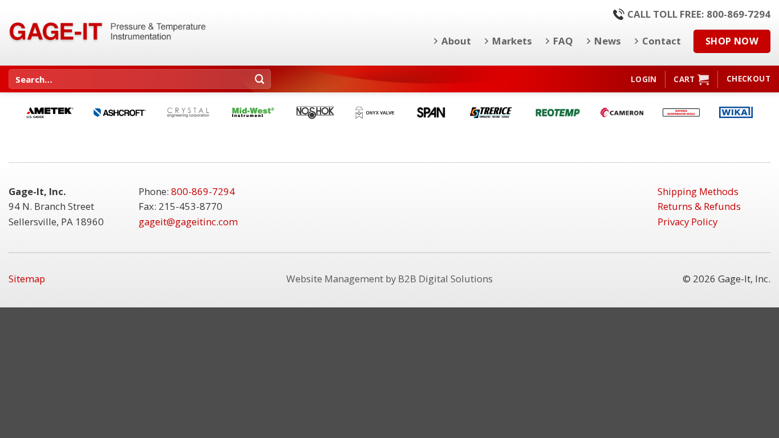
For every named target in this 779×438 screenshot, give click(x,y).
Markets (512, 40)
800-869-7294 (203, 191)
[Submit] (260, 79)
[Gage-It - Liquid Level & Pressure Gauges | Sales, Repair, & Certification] (108, 31)
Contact (661, 40)
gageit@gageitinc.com (188, 221)
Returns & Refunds (699, 206)
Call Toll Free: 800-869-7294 (698, 14)
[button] (643, 79)
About (456, 40)
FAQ (563, 40)
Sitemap (27, 278)
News (607, 40)
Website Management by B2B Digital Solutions (389, 278)
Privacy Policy (687, 221)
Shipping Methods (698, 191)
